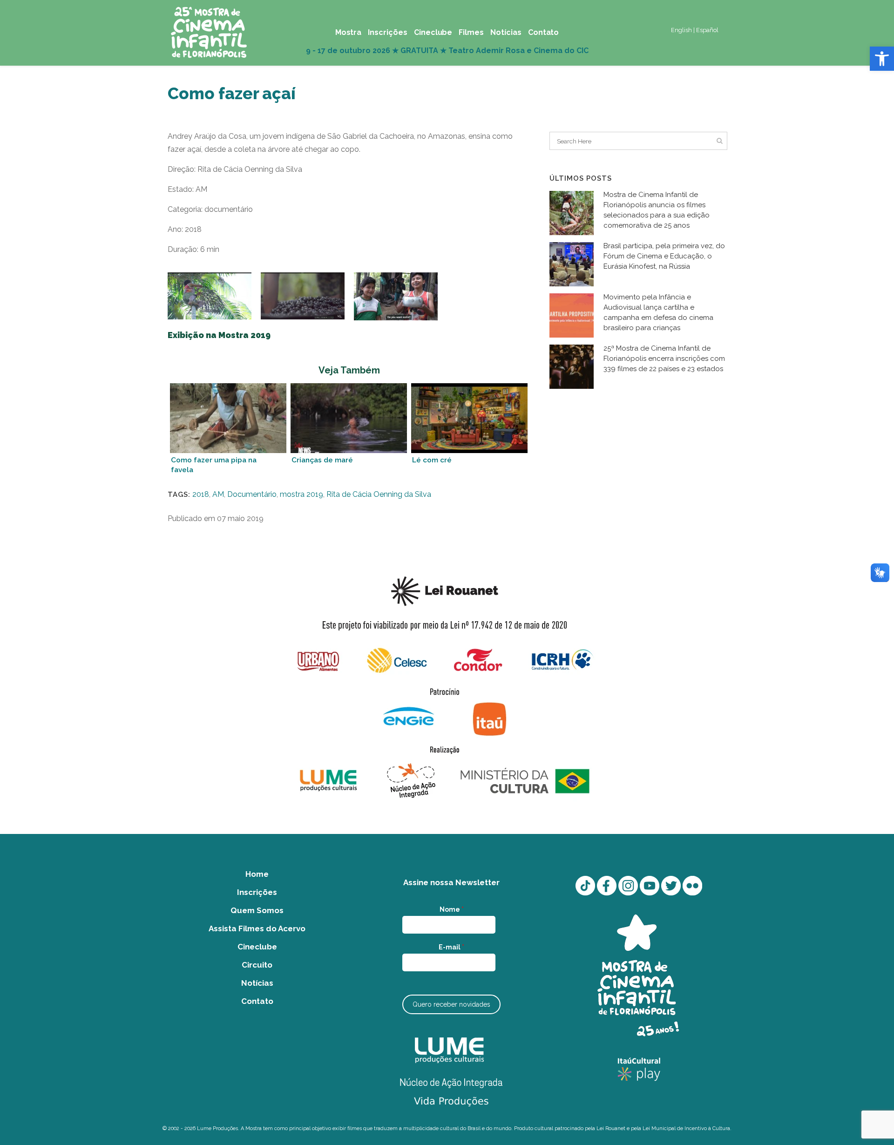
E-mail (451, 947)
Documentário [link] (252, 494)
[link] (882, 59)
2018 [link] (200, 494)
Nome (452, 909)
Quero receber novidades (451, 1004)
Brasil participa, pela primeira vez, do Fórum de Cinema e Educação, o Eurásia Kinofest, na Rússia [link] (664, 256)
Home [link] (257, 874)
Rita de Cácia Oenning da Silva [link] (378, 494)
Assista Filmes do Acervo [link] (257, 928)
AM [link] (218, 494)
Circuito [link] (257, 964)
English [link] (681, 30)
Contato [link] (257, 1001)
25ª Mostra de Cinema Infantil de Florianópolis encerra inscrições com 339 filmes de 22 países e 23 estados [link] (664, 358)
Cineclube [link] (257, 946)
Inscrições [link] (257, 892)
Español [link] (707, 30)
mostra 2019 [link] (301, 494)
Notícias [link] (257, 983)
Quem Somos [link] (257, 910)
